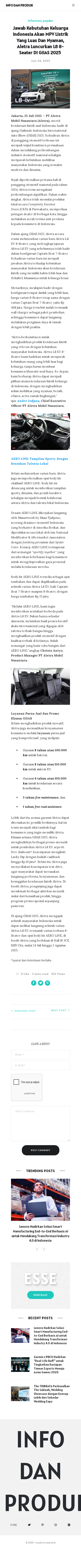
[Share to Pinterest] (47, 983)
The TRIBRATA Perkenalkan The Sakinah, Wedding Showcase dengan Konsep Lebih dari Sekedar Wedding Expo (52, 1393)
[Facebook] (13, 1525)
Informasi (34, 21)
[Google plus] (69, 1525)
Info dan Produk (19, 5)
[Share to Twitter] (40, 983)
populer (48, 21)
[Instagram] (55, 1525)
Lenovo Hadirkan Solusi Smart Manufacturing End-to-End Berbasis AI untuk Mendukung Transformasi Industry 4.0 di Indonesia (40, 1233)
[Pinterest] (42, 1525)
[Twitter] (29, 1525)
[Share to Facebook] (33, 983)
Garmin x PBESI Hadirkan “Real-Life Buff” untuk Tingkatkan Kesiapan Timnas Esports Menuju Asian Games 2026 (50, 1364)
